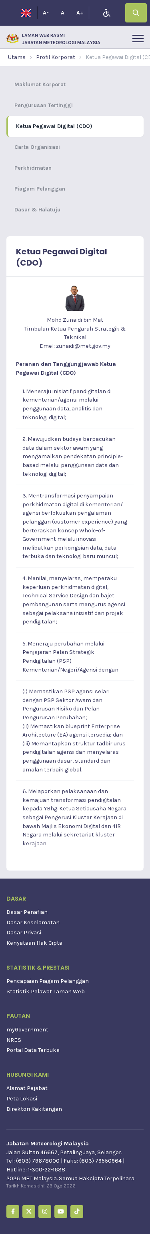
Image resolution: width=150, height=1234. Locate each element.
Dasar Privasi (23, 932)
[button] (138, 38)
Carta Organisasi (37, 147)
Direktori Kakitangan (34, 1109)
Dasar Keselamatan (33, 922)
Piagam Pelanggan (39, 188)
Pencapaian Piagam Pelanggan (47, 981)
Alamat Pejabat (27, 1088)
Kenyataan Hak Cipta (34, 943)
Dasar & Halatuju (37, 209)
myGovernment (27, 1029)
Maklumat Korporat (40, 84)
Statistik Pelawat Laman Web (45, 991)
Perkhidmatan (33, 167)
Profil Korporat (55, 57)
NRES (13, 1040)
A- (46, 12)
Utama (17, 57)
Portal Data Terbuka (33, 1050)
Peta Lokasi (21, 1098)
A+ (80, 12)
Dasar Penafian (27, 912)
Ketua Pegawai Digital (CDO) (54, 126)
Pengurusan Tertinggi (43, 105)
